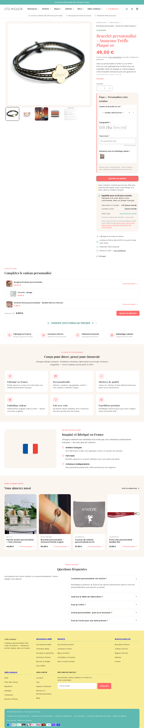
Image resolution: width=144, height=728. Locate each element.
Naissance (32, 9)
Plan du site (11, 720)
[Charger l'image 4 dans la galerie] (56, 114)
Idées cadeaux (94, 9)
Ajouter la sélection (128, 313)
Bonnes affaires (11, 699)
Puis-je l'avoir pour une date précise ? (89, 620)
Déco (80, 9)
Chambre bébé (42, 649)
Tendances (113, 9)
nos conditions (120, 251)
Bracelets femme (122, 644)
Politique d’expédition (63, 716)
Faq (37, 682)
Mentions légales (120, 716)
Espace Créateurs (43, 686)
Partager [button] (102, 256)
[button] (137, 9)
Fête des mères (11, 682)
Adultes (68, 9)
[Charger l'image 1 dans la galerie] (12, 114)
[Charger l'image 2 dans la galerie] (27, 114)
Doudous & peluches (45, 653)
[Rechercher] (126, 9)
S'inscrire (104, 686)
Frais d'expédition (115, 57)
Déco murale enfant (66, 661)
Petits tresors (114, 22)
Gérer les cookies (25, 720)
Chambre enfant (65, 649)
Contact (39, 678)
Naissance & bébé (44, 639)
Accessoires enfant (66, 644)
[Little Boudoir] (13, 9)
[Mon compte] (132, 9)
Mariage (7, 691)
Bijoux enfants (64, 653)
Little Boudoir (101, 22)
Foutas (118, 661)
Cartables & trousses (66, 657)
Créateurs (8, 695)
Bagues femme (121, 653)
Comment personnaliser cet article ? (89, 578)
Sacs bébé (40, 666)
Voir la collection (129, 488)
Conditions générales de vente (99, 716)
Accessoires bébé (43, 644)
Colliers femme (121, 649)
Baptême (8, 686)
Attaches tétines (43, 657)
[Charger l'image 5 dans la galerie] (70, 114)
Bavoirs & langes (43, 661)
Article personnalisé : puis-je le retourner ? (91, 612)
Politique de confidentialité (42, 716)
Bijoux (57, 9)
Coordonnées (79, 716)
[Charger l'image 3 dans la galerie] (41, 114)
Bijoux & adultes (123, 639)
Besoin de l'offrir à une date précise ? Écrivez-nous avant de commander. (118, 225)
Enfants (45, 9)
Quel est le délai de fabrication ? (87, 597)
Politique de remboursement (18, 716)
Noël (6, 678)
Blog (38, 698)
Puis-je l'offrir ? (78, 605)
